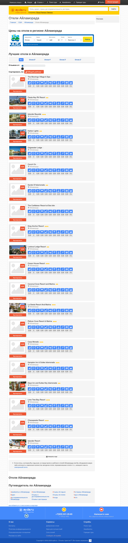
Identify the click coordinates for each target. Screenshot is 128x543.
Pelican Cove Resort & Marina (40, 321)
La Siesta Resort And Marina (39, 304)
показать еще (52, 456)
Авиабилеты (66, 2)
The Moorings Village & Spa (39, 76)
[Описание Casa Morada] (17, 347)
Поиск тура (53, 2)
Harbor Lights (33, 130)
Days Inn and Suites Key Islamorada (42, 383)
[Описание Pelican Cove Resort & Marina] (17, 326)
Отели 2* (78, 60)
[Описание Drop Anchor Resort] (17, 231)
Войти (102, 2)
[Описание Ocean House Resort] (17, 268)
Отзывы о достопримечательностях (40, 496)
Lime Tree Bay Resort (36, 399)
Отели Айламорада (38, 492)
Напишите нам (101, 514)
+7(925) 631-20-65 (64, 514)
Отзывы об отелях (59, 495)
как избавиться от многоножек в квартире (23, 505)
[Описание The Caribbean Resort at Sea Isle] (17, 210)
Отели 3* (63, 60)
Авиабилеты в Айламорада (20, 492)
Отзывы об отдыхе (59, 492)
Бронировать (17, 91)
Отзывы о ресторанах (39, 499)
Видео (13, 495)
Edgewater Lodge (35, 147)
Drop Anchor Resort (36, 226)
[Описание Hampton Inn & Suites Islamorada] (17, 367)
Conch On (32, 164)
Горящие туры (81, 2)
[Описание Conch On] (17, 169)
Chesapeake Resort (36, 420)
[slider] (22, 66)
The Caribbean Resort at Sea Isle (41, 205)
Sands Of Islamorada (36, 184)
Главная (13, 22)
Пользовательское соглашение (19, 532)
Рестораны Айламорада (82, 492)
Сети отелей (50, 532)
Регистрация (113, 2)
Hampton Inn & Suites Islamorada (41, 362)
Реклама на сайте (15, 536)
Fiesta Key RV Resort (36, 97)
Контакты (12, 526)
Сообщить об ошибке (53, 536)
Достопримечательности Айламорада (19, 498)
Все (21, 60)
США (20, 22)
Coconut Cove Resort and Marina (41, 284)
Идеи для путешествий (54, 529)
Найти (113, 9)
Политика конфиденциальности (20, 529)
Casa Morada (33, 341)
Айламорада (28, 22)
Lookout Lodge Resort (37, 246)
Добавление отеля (52, 526)
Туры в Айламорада (81, 495)
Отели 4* (47, 60)
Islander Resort (34, 440)
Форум (29, 2)
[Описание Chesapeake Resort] (17, 425)
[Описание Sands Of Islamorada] (17, 190)
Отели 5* (32, 60)
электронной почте (20, 467)
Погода (55, 497)
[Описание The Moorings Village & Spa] (17, 82)
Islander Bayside (34, 114)
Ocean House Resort (36, 263)
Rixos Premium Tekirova (44, 12)
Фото (75, 497)
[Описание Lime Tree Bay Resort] (17, 405)
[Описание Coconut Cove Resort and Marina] (17, 289)
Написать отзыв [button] (15, 2)
